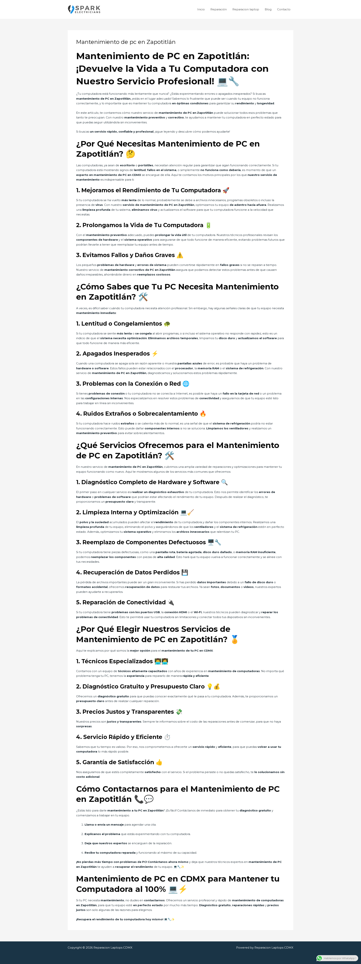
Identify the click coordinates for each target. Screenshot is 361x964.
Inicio (201, 9)
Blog (268, 9)
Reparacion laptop (245, 9)
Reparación (218, 9)
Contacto (283, 9)
